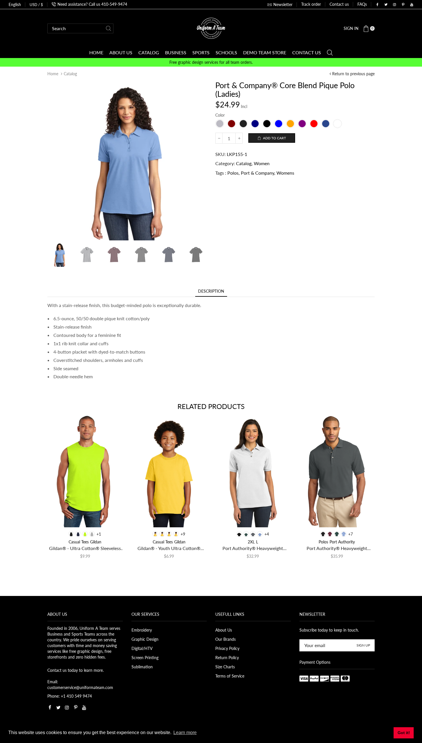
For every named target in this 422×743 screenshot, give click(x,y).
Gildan (95, 541)
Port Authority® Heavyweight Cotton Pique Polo (337, 548)
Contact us (339, 4)
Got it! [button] (404, 732)
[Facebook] (377, 4)
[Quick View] (61, 517)
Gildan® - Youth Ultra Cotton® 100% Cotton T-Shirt (169, 548)
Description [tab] (211, 291)
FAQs (362, 4)
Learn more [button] (185, 732)
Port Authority (342, 541)
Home (52, 73)
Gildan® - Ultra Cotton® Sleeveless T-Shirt (85, 548)
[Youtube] (411, 4)
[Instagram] (394, 4)
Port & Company (257, 172)
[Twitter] (386, 4)
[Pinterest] (403, 4)
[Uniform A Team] (211, 27)
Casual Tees (79, 541)
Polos (233, 172)
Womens (285, 172)
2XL (251, 541)
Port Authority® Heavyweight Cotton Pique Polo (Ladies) (252, 548)
